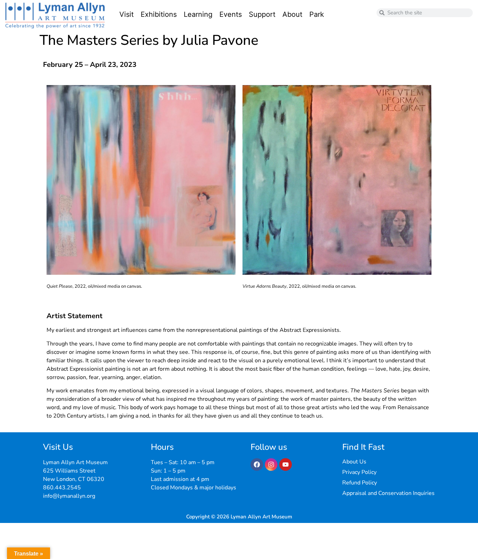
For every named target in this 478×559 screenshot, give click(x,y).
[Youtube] (285, 464)
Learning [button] (198, 14)
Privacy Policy (359, 472)
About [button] (292, 14)
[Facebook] (257, 464)
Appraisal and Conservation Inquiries (388, 493)
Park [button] (316, 14)
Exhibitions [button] (159, 14)
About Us (354, 461)
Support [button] (262, 14)
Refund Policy (359, 482)
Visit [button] (126, 14)
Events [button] (230, 14)
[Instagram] (271, 464)
